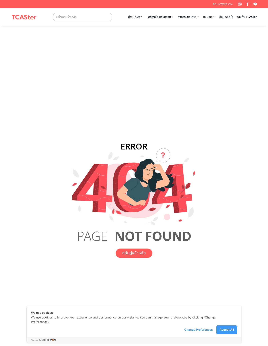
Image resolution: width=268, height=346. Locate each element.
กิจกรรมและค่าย (187, 17)
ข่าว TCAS (134, 17)
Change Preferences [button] (198, 329)
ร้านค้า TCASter (247, 17)
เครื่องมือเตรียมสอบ (159, 17)
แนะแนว (207, 17)
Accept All (227, 329)
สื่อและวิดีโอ (226, 17)
